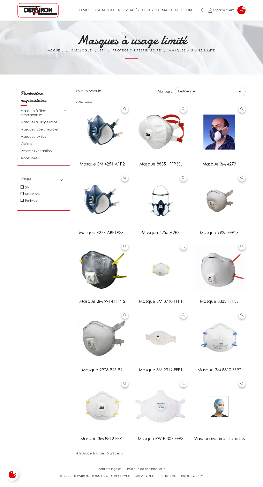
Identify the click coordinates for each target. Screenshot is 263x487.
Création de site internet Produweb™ (169, 476)
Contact (189, 10)
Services (85, 10)
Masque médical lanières (219, 438)
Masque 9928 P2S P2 (102, 369)
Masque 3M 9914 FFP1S (102, 301)
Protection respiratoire (33, 96)
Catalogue (105, 10)
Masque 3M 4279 (219, 164)
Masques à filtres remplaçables (33, 113)
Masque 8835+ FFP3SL (160, 164)
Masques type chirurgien (40, 129)
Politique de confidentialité (146, 469)
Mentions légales (109, 469)
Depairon (150, 10)
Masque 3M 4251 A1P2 (102, 164)
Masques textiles (33, 136)
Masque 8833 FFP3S (219, 301)
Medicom (32, 194)
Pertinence (210, 91)
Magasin (170, 10)
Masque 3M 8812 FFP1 (102, 438)
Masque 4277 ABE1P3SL (102, 232)
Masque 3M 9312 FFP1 (161, 369)
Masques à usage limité (39, 122)
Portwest (31, 200)
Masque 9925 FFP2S (219, 232)
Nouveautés (128, 10)
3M (27, 187)
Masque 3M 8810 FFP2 (219, 369)
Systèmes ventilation (36, 151)
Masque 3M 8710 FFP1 (161, 301)
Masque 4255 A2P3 (161, 232)
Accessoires (30, 158)
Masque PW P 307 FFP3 (160, 438)
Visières (26, 144)
